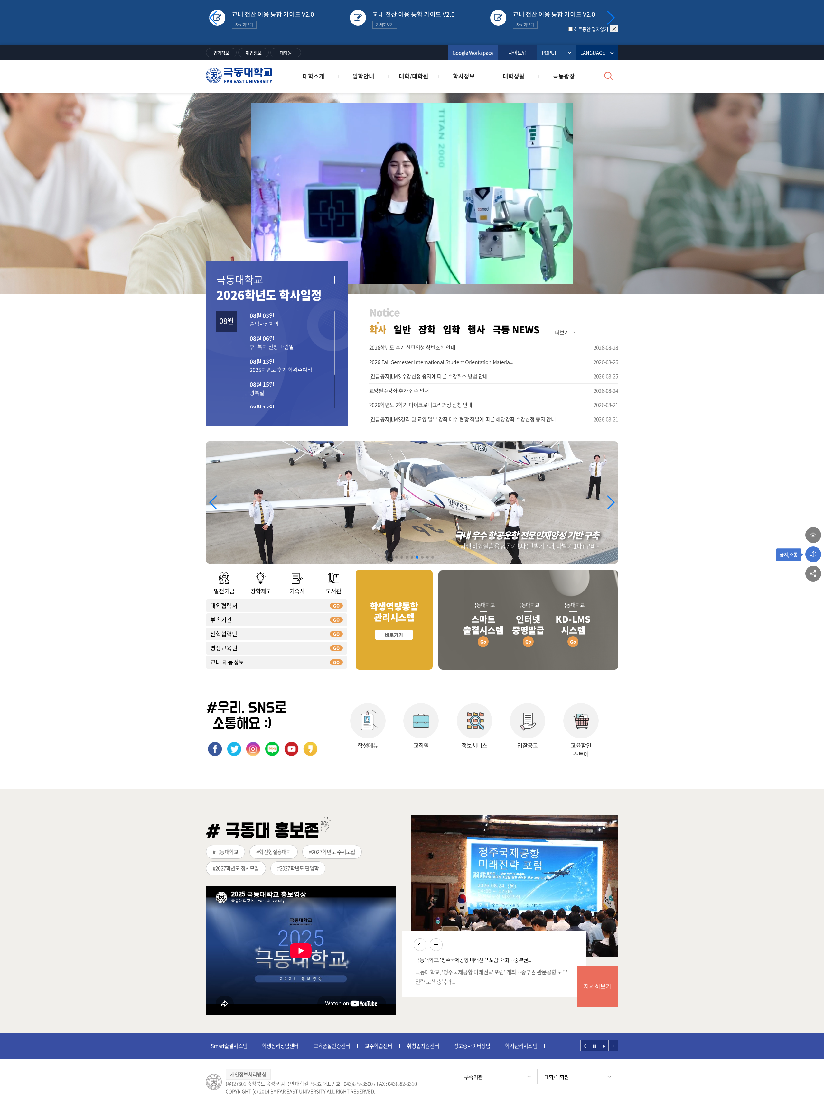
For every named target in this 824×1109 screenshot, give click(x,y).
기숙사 (297, 591)
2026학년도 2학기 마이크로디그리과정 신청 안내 (420, 404)
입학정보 (221, 53)
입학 (451, 329)
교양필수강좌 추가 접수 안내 (399, 390)
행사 (476, 329)
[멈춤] (594, 1045)
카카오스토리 (310, 749)
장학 (427, 329)
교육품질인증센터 (280, 1045)
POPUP (549, 52)
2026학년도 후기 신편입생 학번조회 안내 (412, 347)
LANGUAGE (592, 52)
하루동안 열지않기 (591, 29)
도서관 (333, 591)
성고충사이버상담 (421, 1045)
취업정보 (253, 53)
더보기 (562, 332)
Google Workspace (473, 52)
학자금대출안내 (517, 1045)
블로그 (272, 749)
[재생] (604, 1045)
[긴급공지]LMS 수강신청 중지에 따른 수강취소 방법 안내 (428, 376)
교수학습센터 (327, 1045)
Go (483, 641)
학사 (378, 329)
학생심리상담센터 (229, 1045)
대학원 (286, 53)
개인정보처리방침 (248, 1074)
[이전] (585, 1045)
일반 (402, 329)
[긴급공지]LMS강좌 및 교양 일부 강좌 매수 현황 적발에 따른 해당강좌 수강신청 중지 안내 (462, 419)
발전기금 (224, 591)
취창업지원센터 (372, 1045)
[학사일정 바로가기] (334, 280)
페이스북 (215, 749)
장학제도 (260, 591)
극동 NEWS (515, 329)
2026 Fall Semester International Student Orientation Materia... (441, 362)
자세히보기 (597, 986)
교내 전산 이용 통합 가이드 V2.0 (273, 19)
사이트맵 (518, 52)
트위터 (234, 749)
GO (336, 606)
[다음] (613, 1045)
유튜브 (291, 749)
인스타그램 (253, 749)
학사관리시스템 (470, 1045)
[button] (610, 18)
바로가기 (394, 634)
